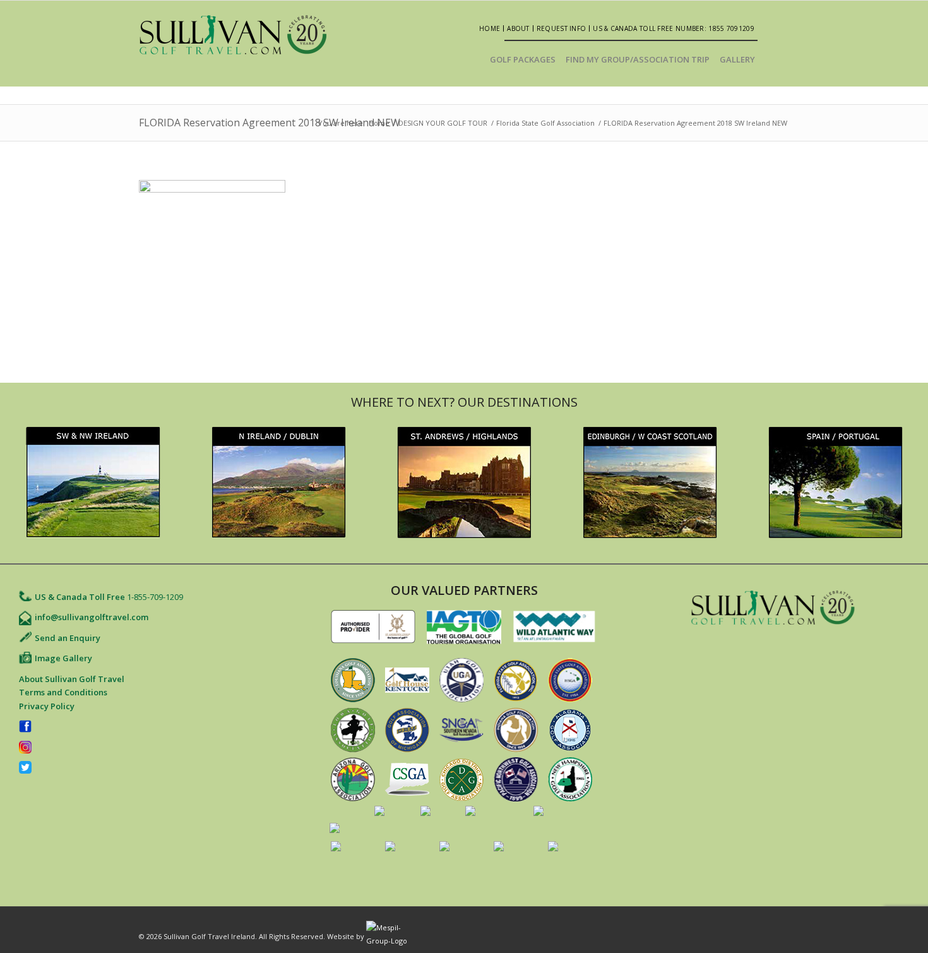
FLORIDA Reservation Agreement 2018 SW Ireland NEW (269, 122)
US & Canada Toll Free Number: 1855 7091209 (673, 28)
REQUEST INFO (561, 28)
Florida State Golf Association (545, 123)
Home (489, 28)
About (518, 28)
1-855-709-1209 (155, 596)
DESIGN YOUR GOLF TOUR (442, 123)
